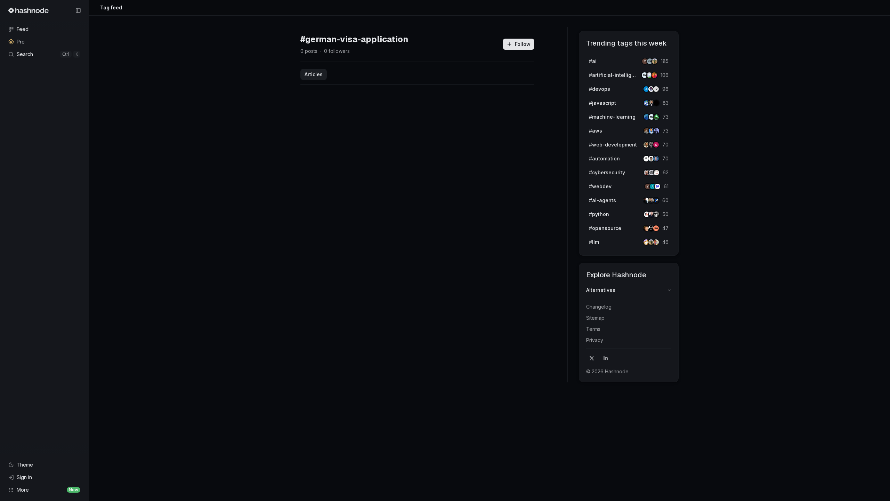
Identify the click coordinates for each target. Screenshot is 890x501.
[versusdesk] (656, 158)
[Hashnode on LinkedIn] (605, 358)
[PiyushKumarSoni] (654, 61)
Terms (593, 329)
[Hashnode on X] (591, 358)
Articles (314, 74)
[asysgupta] (656, 130)
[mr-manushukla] (656, 214)
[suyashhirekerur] (656, 228)
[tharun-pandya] (654, 75)
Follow (523, 44)
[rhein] (656, 103)
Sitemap (595, 318)
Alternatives (600, 290)
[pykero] (656, 200)
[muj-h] (656, 116)
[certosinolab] (656, 144)
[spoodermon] (656, 242)
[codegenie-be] (656, 89)
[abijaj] (656, 172)
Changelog (599, 307)
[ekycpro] (657, 186)
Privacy (594, 340)
